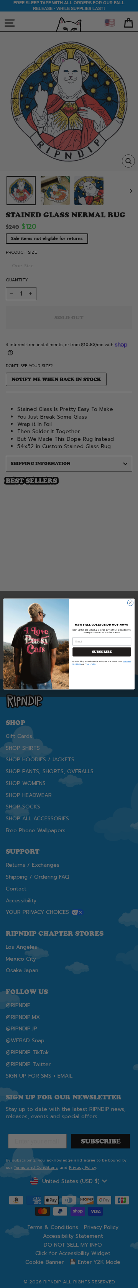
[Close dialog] (130, 603)
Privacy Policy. (90, 664)
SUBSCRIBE (102, 652)
